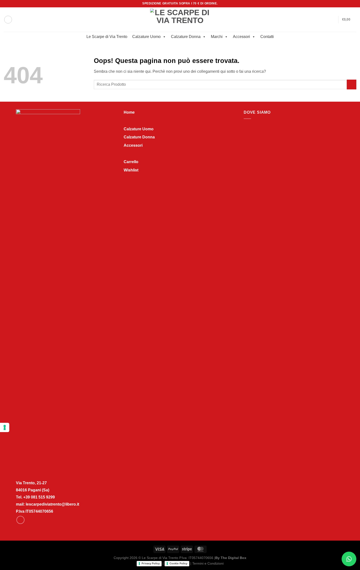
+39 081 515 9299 (39, 497)
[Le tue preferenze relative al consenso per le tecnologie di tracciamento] (4, 427)
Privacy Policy (151, 563)
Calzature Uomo (146, 37)
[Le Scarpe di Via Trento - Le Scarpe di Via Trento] (180, 19)
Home (129, 112)
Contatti (267, 37)
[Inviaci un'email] (353, 3)
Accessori (241, 37)
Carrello (131, 162)
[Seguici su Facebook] (349, 3)
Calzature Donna (186, 37)
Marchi (217, 37)
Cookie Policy (178, 563)
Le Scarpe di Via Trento (106, 37)
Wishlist (131, 170)
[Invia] (351, 84)
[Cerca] (8, 20)
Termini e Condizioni (208, 563)
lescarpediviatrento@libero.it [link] (52, 504)
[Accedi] (332, 19)
